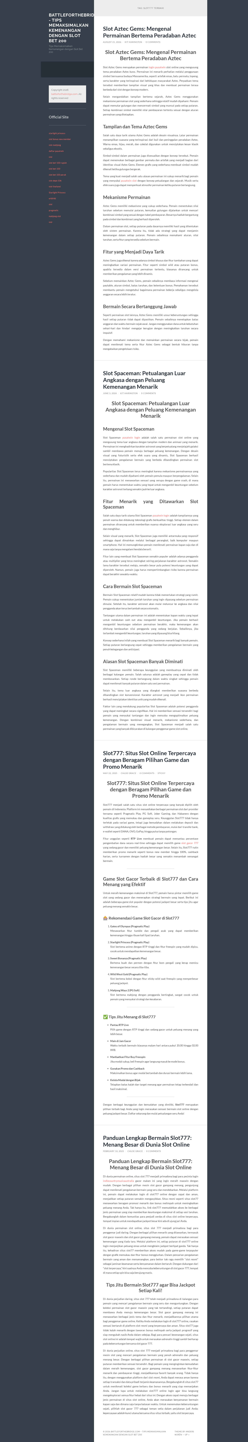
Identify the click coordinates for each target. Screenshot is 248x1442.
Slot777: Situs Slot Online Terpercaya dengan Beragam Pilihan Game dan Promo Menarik (149, 760)
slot (50, 157)
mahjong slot (55, 216)
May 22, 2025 (110, 773)
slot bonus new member (60, 139)
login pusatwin (157, 67)
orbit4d (52, 198)
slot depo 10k (55, 180)
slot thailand (55, 186)
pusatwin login (131, 437)
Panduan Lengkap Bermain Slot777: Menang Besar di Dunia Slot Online (147, 1141)
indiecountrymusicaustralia (118, 1180)
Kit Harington (133, 42)
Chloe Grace (128, 773)
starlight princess (57, 133)
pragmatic (53, 210)
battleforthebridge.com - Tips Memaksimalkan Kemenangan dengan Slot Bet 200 (80, 27)
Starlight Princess (57, 192)
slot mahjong (55, 145)
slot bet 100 (54, 168)
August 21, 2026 (112, 42)
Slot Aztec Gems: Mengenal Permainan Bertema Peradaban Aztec (149, 32)
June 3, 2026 (110, 393)
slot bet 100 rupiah (58, 162)
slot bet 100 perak (57, 174)
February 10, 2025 (113, 1151)
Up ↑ (187, 1435)
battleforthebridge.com (64, 94)
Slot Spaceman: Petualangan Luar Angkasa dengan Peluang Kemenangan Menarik (144, 380)
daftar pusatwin (56, 151)
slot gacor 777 (189, 843)
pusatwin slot (129, 180)
